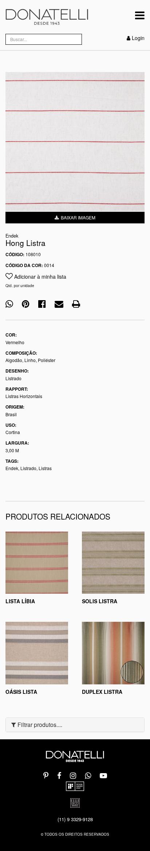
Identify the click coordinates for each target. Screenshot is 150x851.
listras (45, 468)
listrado (28, 468)
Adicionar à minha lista (39, 276)
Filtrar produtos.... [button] (39, 724)
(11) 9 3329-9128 (75, 819)
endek (11, 468)
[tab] (75, 725)
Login (138, 37)
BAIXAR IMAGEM (77, 217)
